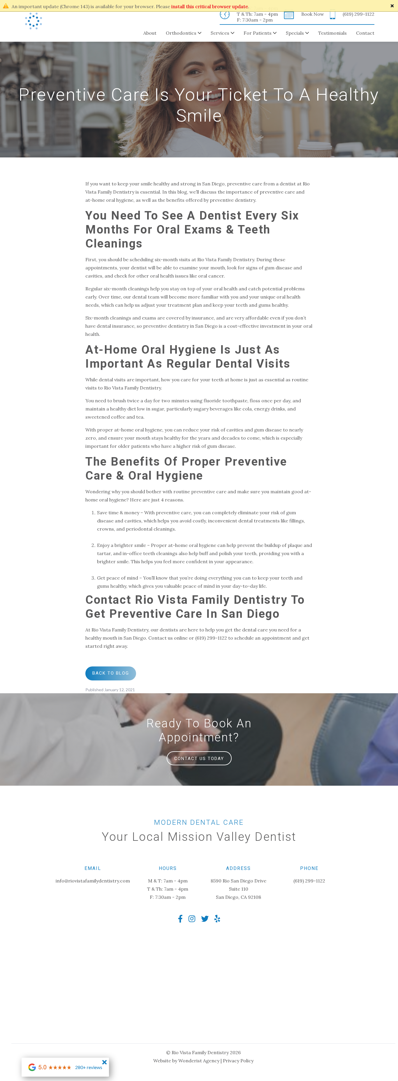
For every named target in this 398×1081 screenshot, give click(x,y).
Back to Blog (110, 673)
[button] (178, 33)
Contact (365, 33)
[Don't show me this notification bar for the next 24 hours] (392, 6)
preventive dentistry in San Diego (180, 326)
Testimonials (332, 33)
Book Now (312, 14)
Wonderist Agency (198, 1061)
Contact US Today (199, 758)
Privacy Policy (238, 1061)
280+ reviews (88, 1067)
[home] (33, 21)
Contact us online (168, 638)
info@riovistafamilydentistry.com (93, 881)
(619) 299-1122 (358, 14)
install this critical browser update (209, 6)
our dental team (141, 297)
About (149, 33)
